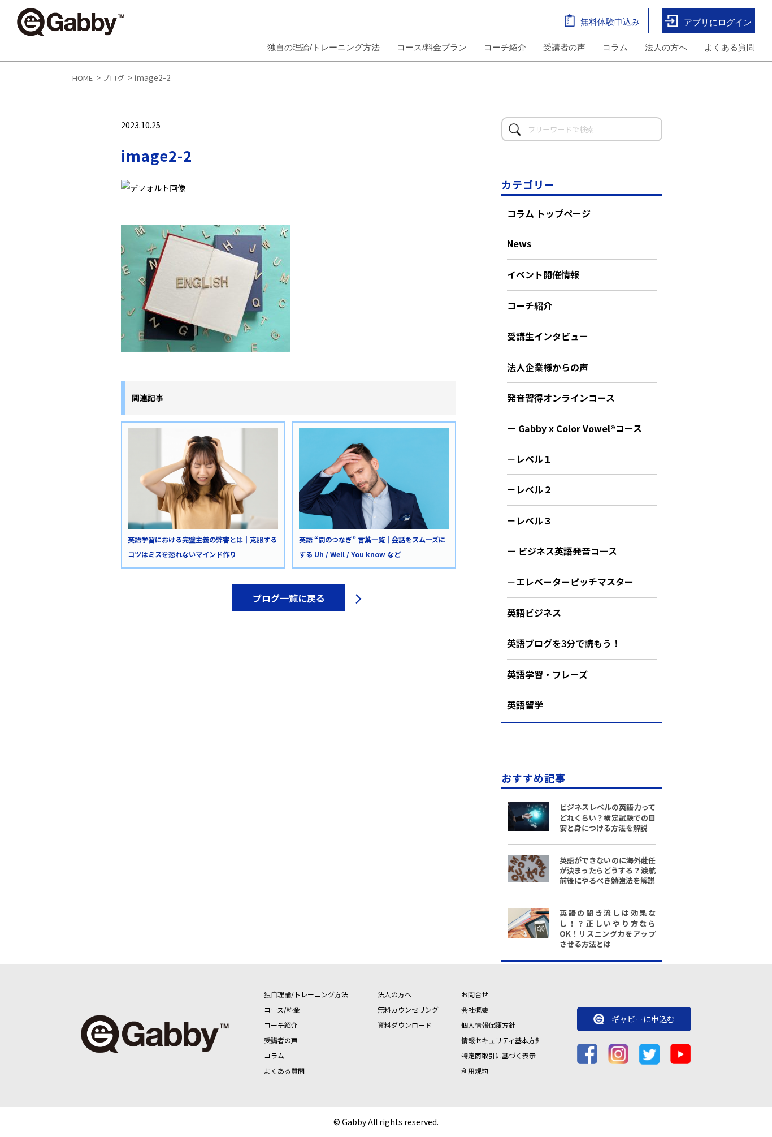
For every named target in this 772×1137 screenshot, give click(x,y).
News (519, 243)
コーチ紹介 (505, 47)
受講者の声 (564, 47)
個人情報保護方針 (488, 1025)
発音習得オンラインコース (561, 397)
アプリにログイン (718, 22)
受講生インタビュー (547, 336)
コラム (615, 47)
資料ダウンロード (405, 1025)
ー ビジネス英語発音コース (562, 551)
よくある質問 (729, 47)
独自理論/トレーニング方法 (306, 994)
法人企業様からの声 (547, 367)
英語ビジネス (534, 612)
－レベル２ (529, 489)
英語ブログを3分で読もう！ (564, 643)
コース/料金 (282, 1009)
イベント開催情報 (543, 274)
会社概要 (474, 1009)
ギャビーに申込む (643, 1019)
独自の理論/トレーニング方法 (323, 47)
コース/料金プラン (432, 47)
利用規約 (474, 1070)
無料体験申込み (610, 22)
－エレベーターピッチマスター (570, 581)
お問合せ (474, 994)
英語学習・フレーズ (547, 674)
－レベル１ (529, 459)
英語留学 (525, 705)
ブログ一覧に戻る (289, 598)
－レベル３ (529, 520)
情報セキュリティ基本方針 (501, 1040)
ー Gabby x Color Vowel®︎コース (574, 428)
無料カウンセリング (408, 1009)
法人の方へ (666, 47)
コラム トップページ (549, 213)
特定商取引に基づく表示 (498, 1055)
